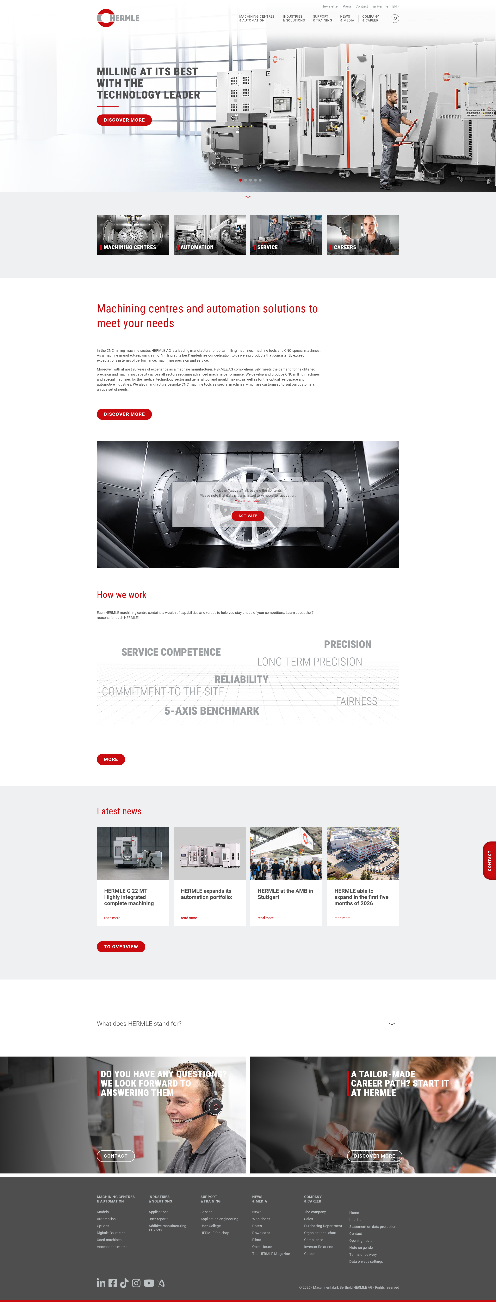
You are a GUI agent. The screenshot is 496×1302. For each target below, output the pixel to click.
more (111, 759)
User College (211, 1226)
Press (347, 6)
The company (315, 1212)
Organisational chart (320, 1233)
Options (103, 1226)
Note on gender (361, 1247)
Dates (257, 1226)
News (256, 1212)
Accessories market (113, 1247)
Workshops (261, 1219)
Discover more (124, 414)
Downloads (261, 1233)
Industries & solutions (294, 18)
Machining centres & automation (257, 18)
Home (354, 1213)
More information (248, 500)
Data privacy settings (366, 1261)
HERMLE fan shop (215, 1233)
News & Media (347, 18)
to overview (121, 946)
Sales (308, 1219)
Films (256, 1240)
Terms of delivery (363, 1254)
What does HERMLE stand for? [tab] (139, 1023)
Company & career (370, 18)
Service (207, 1212)
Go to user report (129, 120)
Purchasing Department (323, 1226)
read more (112, 918)
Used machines (109, 1240)
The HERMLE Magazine (271, 1254)
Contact (362, 6)
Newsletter (330, 6)
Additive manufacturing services (167, 1227)
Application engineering (219, 1219)
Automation (106, 1219)
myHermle (380, 6)
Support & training (322, 18)
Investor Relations (318, 1247)
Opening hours (360, 1240)
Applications (158, 1212)
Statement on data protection (372, 1226)
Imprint (355, 1219)
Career (309, 1254)
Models (103, 1212)
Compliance (313, 1240)
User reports (158, 1219)
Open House (262, 1247)
